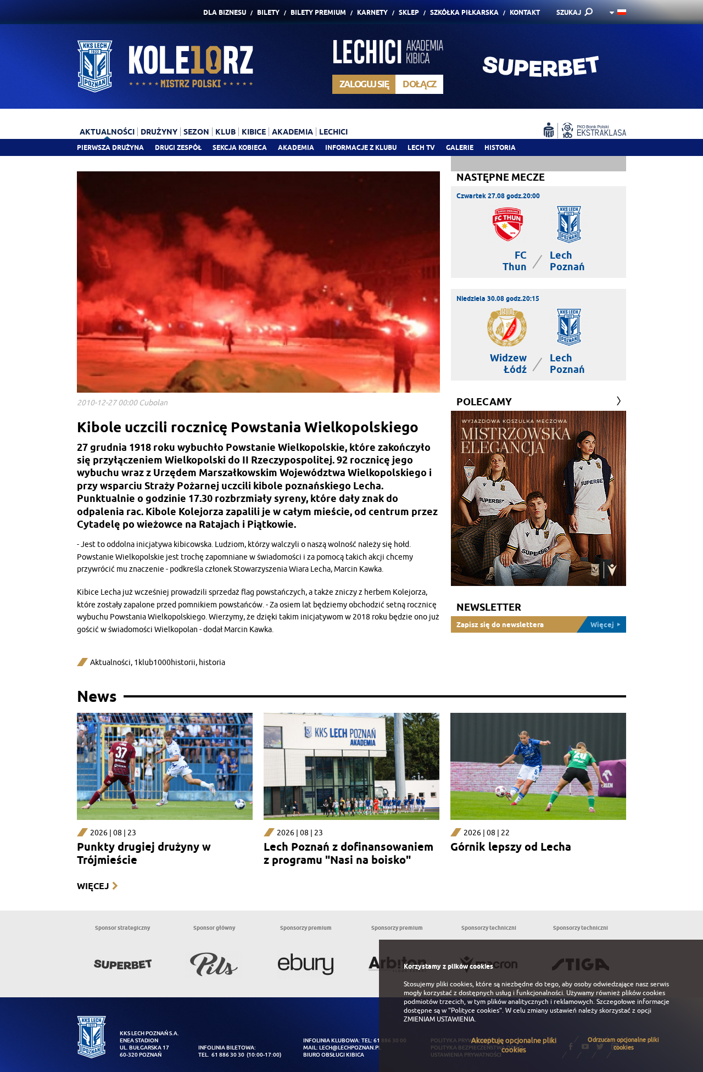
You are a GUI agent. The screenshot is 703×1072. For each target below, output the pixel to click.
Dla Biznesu (224, 12)
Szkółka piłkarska (464, 12)
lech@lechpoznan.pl (350, 1047)
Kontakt (525, 12)
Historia (500, 147)
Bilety (268, 12)
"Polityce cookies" (475, 1010)
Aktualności (110, 662)
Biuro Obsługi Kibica (333, 1054)
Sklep (409, 12)
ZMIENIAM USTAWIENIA (439, 1019)
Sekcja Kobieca (240, 147)
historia (212, 662)
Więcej (93, 886)
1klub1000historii (165, 662)
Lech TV (421, 147)
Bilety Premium (318, 12)
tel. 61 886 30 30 (221, 1054)
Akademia (296, 147)
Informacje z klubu (361, 147)
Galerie (459, 147)
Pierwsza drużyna (110, 147)
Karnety (372, 12)
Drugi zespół (178, 147)
